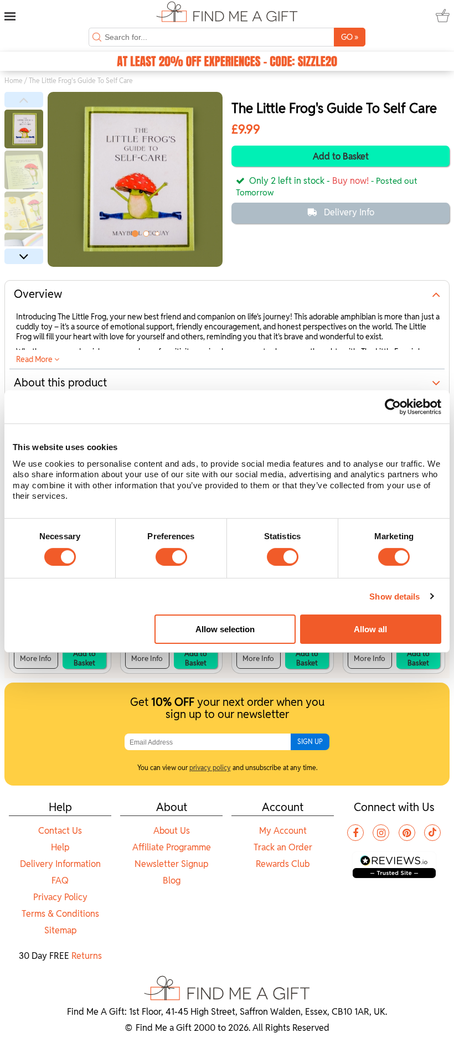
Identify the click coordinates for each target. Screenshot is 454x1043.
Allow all (370, 629)
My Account (283, 831)
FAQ (60, 880)
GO (349, 37)
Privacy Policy (60, 897)
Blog (171, 880)
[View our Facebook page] (355, 832)
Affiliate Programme (171, 847)
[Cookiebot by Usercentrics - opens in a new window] (392, 407)
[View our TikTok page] (432, 832)
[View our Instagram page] (381, 832)
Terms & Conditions (60, 914)
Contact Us (60, 831)
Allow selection (225, 629)
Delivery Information (60, 864)
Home (13, 80)
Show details (394, 596)
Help (60, 847)
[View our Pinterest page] (407, 832)
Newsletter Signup (171, 864)
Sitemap (60, 930)
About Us (171, 831)
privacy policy (210, 767)
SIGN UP (310, 741)
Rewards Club (282, 864)
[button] (23, 100)
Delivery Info (349, 212)
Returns (86, 956)
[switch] (171, 557)
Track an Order (283, 847)
